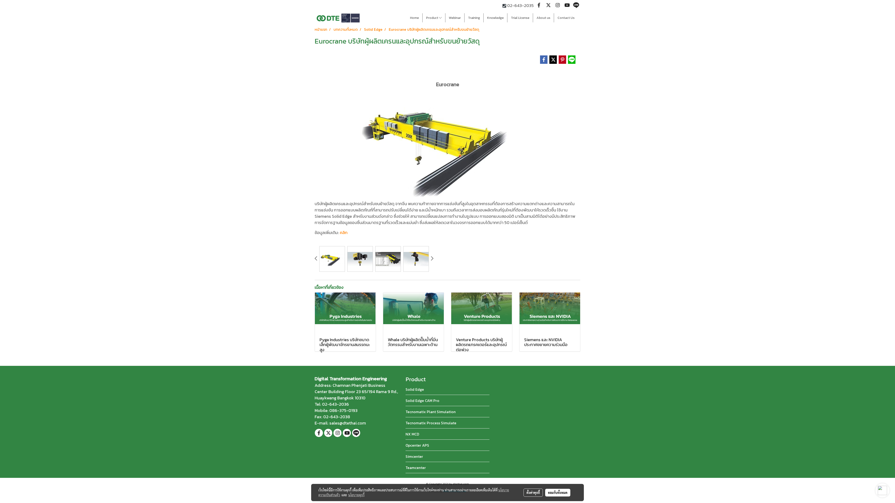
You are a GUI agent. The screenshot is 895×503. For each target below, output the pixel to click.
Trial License (520, 17)
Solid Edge (415, 389)
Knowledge (495, 17)
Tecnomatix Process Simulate (431, 423)
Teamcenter (416, 467)
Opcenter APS (417, 445)
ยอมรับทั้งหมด (558, 492)
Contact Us (566, 17)
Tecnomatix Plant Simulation (431, 412)
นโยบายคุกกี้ (356, 495)
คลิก (344, 232)
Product (432, 17)
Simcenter (414, 456)
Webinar (455, 17)
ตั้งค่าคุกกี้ (533, 492)
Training (474, 17)
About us (543, 17)
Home (414, 17)
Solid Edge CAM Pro (422, 400)
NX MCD (412, 434)
